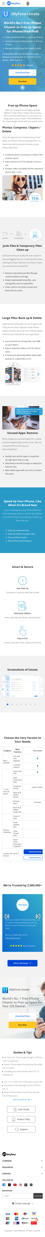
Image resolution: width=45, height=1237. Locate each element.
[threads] (25, 1184)
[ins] (20, 1184)
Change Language (23, 1203)
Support (24, 1129)
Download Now (22, 72)
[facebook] (4, 1184)
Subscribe (38, 1196)
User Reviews (29, 945)
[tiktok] (31, 1184)
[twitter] (9, 1184)
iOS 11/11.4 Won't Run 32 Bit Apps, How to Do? (23, 1082)
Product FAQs (23, 1119)
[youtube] (15, 1184)
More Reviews (21, 963)
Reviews (30, 65)
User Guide (23, 1109)
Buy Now (22, 81)
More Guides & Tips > (22, 1099)
